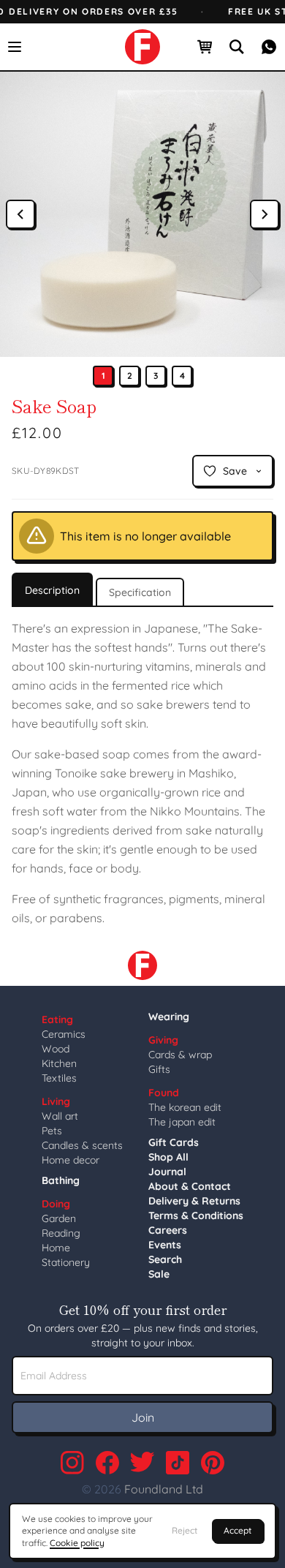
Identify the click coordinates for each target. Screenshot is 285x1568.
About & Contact (189, 1186)
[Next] (264, 214)
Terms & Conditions (195, 1215)
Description (52, 590)
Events (164, 1244)
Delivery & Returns (194, 1200)
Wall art (60, 1116)
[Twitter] (142, 1462)
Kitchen (59, 1063)
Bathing (61, 1180)
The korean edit (184, 1107)
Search (165, 1259)
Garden (59, 1218)
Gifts (159, 1069)
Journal (167, 1171)
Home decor (70, 1159)
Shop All (168, 1157)
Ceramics (64, 1034)
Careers (167, 1230)
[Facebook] (107, 1462)
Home (56, 1247)
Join (143, 1417)
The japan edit (182, 1121)
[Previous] (20, 214)
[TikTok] (177, 1462)
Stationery (66, 1262)
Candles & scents (82, 1145)
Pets (52, 1130)
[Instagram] (72, 1462)
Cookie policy (77, 1542)
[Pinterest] (212, 1462)
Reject (184, 1530)
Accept (237, 1530)
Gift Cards (173, 1142)
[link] (142, 46)
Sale (159, 1274)
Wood (55, 1048)
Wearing (168, 1016)
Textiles (59, 1078)
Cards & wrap (180, 1054)
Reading (61, 1233)
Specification (140, 592)
